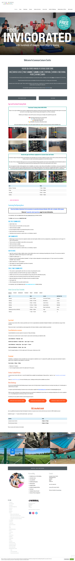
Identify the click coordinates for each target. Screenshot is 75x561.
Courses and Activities (13, 551)
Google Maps (59, 490)
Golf (9, 526)
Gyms (20, 9)
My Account (70, 9)
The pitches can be (59, 375)
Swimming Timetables (12, 545)
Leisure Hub (11, 532)
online (53, 77)
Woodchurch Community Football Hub (16, 518)
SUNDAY (40, 292)
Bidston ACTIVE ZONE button (14, 514)
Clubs (11, 550)
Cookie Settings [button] (66, 559)
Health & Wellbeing (52, 9)
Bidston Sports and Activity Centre (15, 515)
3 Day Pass (10, 502)
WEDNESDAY (20, 292)
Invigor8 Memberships (12, 529)
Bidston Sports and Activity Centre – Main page (17, 517)
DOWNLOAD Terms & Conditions (58, 400)
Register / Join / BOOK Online (37, 468)
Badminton (10, 511)
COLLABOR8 (11, 520)
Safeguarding (11, 538)
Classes (30, 9)
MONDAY (10, 292)
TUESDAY (15, 292)
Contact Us (11, 521)
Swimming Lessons (12, 542)
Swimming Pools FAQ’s (12, 544)
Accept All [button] (71, 559)
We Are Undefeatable (12, 547)
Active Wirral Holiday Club (13, 506)
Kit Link (10, 530)
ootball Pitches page (16, 379)
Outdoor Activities (37, 9)
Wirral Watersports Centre (13, 548)
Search (10, 539)
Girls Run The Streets (12, 524)
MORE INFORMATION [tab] (14, 200)
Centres (15, 9)
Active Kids (45, 9)
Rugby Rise (10, 536)
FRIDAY (31, 292)
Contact (50, 487)
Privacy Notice (11, 535)
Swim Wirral (48, 87)
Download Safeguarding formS (37, 400)
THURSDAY (26, 292)
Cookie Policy (11, 523)
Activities (10, 509)
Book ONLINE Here (22, 98)
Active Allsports (11, 503)
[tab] (10, 293)
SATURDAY (36, 292)
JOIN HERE (53, 98)
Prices (10, 533)
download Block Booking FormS (17, 400)
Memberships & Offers (62, 9)
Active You (10, 508)
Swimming (25, 9)
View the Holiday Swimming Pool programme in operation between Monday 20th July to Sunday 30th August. (37, 209)
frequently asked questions (33, 212)
